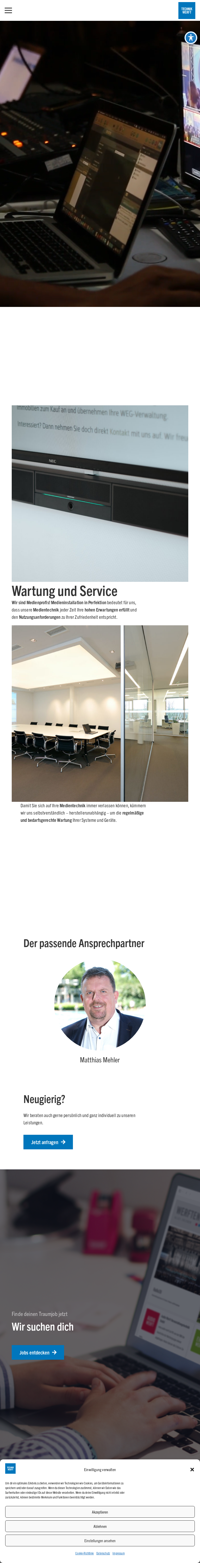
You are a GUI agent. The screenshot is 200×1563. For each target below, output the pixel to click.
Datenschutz (103, 1553)
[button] (192, 1469)
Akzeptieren (100, 1511)
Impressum (119, 1553)
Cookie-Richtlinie (84, 1553)
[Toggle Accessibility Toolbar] (191, 37)
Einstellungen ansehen (100, 1540)
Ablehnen (100, 1526)
